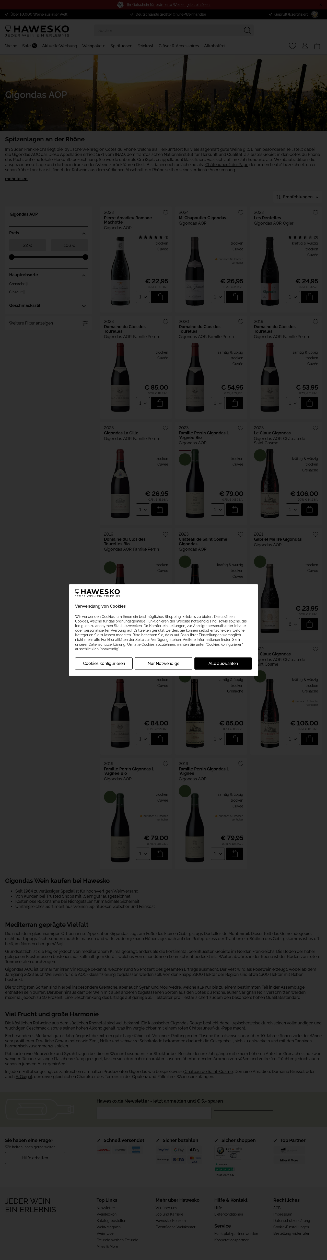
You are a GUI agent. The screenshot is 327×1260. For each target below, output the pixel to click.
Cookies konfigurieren (104, 663)
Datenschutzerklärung (107, 644)
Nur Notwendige (163, 663)
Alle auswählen (223, 663)
